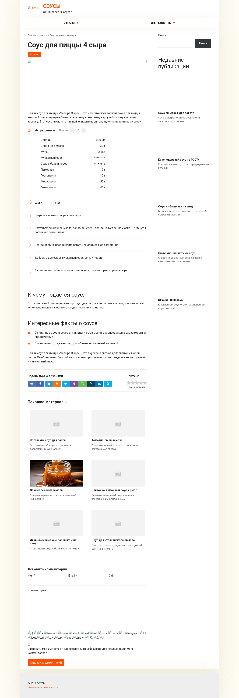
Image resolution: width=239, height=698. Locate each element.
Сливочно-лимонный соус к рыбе (114, 490)
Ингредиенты (161, 22)
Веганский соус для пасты (48, 440)
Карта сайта (42, 687)
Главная (32, 687)
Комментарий (37, 590)
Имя (31, 575)
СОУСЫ (52, 6)
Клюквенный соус (170, 300)
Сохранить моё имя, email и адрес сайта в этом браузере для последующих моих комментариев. (80, 651)
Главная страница (38, 35)
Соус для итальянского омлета (113, 540)
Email (72, 575)
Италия (34, 54)
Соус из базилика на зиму (175, 206)
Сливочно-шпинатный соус (176, 253)
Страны (69, 22)
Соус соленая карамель (46, 490)
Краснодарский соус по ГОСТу (178, 159)
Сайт (112, 575)
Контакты (53, 687)
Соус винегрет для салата (176, 113)
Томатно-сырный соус (107, 440)
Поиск (162, 35)
